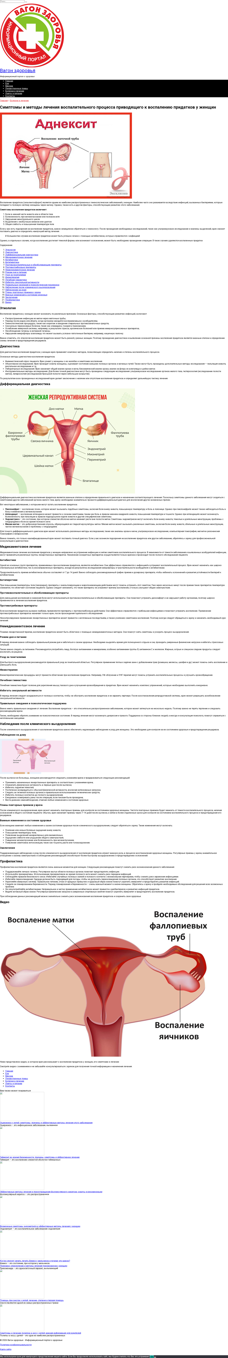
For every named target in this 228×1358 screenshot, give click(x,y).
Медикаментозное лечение (18, 257)
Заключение (11, 297)
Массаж (9, 86)
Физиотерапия (12, 277)
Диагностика (11, 252)
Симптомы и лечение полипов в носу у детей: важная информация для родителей (40, 1333)
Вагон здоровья (17, 70)
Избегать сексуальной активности (22, 282)
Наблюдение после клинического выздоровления (30, 287)
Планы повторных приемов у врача (23, 292)
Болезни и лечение (14, 91)
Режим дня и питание (16, 272)
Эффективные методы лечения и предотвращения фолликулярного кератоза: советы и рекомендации (51, 1192)
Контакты (10, 96)
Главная (9, 81)
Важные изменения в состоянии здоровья (26, 295)
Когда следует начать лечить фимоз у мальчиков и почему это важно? (35, 1261)
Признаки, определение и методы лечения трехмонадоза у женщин (33, 1266)
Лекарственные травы (16, 88)
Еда (7, 83)
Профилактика (12, 300)
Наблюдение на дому (16, 290)
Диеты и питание (13, 93)
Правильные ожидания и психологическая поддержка (32, 285)
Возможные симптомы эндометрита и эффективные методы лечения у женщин (40, 1226)
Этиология (10, 250)
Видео (8, 302)
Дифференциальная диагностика (21, 255)
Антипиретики (12, 262)
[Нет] (155, 1357)
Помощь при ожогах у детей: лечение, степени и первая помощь (32, 1300)
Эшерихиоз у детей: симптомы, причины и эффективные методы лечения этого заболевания (46, 1122)
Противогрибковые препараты (20, 267)
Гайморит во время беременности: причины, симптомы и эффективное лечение (40, 1157)
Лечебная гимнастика (16, 280)
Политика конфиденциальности (16, 1345)
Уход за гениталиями (15, 275)
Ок (152, 1357)
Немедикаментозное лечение (20, 270)
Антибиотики (11, 260)
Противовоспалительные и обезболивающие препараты (33, 265)
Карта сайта (5, 1349)
